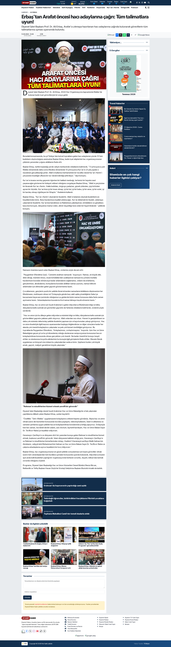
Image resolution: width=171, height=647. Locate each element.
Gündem (56, 8)
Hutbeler (91, 8)
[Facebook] (26, 631)
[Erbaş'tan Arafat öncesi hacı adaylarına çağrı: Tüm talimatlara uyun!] (63, 64)
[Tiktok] (41, 631)
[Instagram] (33, 631)
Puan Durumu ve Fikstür (74, 626)
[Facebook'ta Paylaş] (117, 35)
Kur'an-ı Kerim (113, 8)
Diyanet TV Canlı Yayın (132, 617)
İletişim (127, 624)
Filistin (77, 8)
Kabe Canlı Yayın (130, 622)
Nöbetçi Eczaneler (73, 617)
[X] (30, 631)
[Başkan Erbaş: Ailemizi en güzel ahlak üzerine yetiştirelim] (92, 557)
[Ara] (149, 2)
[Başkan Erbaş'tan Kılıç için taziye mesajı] (36, 557)
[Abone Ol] (144, 35)
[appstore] (80, 636)
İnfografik (125, 8)
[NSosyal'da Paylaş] (111, 35)
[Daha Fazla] (128, 35)
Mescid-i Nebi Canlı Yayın (107, 624)
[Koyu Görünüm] (146, 8)
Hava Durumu (71, 620)
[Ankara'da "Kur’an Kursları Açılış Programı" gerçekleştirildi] (92, 534)
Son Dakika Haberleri (74, 631)
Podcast (134, 8)
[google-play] (90, 636)
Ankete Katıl (115, 185)
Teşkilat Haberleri (43, 8)
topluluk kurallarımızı (41, 604)
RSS (25, 643)
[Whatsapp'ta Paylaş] (124, 35)
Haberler (24, 12)
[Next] (23, 631)
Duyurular (100, 8)
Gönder (27, 597)
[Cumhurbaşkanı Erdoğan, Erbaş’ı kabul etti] (36, 534)
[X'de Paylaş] (120, 35)
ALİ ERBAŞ (33, 12)
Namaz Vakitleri (72, 622)
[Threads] (44, 631)
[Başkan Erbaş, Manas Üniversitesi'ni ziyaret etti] (64, 557)
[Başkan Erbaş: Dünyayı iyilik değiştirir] (64, 534)
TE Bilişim (147, 643)
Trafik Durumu (71, 624)
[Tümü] (147, 42)
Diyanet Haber (27, 8)
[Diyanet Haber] (28, 3)
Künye (101, 626)
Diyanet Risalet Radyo (106, 622)
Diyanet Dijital (103, 617)
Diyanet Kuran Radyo (131, 620)
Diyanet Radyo (104, 620)
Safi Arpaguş (67, 8)
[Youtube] (37, 631)
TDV (83, 8)
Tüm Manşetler (72, 628)
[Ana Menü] (148, 7)
